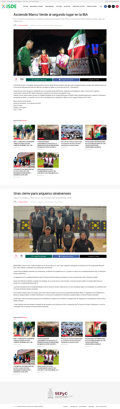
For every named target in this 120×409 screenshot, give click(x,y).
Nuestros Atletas (79, 6)
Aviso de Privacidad (34, 1)
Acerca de (67, 6)
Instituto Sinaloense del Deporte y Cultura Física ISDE (30, 406)
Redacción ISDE (23, 25)
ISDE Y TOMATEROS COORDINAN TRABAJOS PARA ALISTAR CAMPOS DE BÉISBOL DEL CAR (23, 143)
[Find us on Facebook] (105, 6)
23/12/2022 (33, 25)
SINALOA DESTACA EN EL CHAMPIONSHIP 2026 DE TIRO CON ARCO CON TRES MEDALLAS (47, 171)
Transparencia (10, 1)
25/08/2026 (65, 147)
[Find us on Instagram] (117, 6)
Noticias (59, 6)
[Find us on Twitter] (109, 6)
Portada (25, 6)
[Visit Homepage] (10, 6)
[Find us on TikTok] (113, 6)
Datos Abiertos (18, 1)
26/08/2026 (17, 147)
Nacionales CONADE (36, 6)
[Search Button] (101, 6)
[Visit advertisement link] (60, 116)
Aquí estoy (25, 1)
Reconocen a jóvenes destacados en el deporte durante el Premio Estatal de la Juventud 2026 (71, 143)
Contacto (3, 1)
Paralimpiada (49, 6)
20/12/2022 (33, 202)
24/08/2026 (41, 175)
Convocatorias (91, 6)
